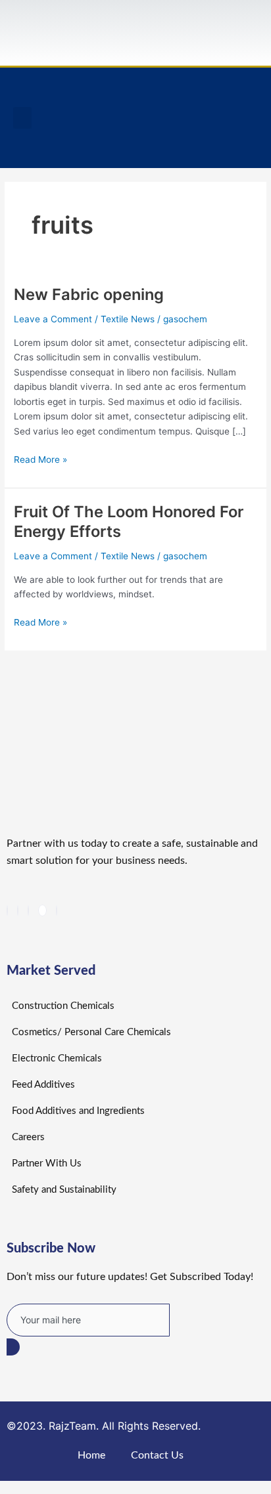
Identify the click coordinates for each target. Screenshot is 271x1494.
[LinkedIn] (28, 910)
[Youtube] (42, 910)
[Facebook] (7, 910)
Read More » (40, 458)
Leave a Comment (53, 319)
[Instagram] (56, 910)
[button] (22, 118)
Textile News (128, 319)
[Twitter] (17, 910)
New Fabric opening (89, 294)
